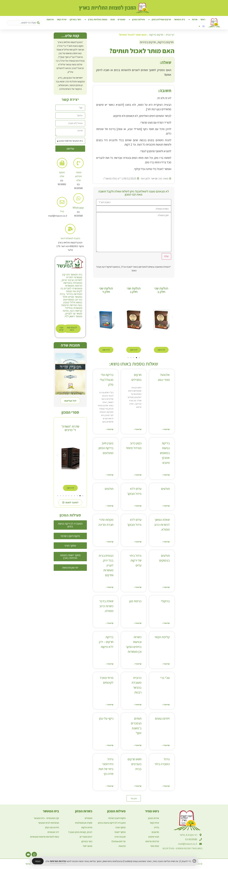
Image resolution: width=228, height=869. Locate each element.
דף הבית (170, 34)
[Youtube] (28, 854)
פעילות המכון (138, 19)
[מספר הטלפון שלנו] (78, 163)
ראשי (202, 19)
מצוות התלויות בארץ (97, 19)
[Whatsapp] (78, 198)
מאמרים (121, 19)
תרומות (50, 19)
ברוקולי (165, 601)
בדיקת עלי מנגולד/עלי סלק (106, 380)
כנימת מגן (135, 601)
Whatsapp (78, 207)
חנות (112, 19)
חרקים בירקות (156, 34)
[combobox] (24, 22)
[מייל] (62, 202)
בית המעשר (179, 19)
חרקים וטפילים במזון (161, 19)
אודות (194, 19)
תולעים (165, 489)
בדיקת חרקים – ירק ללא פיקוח (106, 642)
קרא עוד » (166, 429)
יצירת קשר (62, 19)
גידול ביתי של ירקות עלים (135, 560)
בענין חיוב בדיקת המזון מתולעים (105, 448)
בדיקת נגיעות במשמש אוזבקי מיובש (165, 453)
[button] (95, 317)
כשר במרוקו (75, 19)
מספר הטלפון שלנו (78, 176)
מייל (62, 211)
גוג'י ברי (165, 678)
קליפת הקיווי (162, 637)
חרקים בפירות (148, 42)
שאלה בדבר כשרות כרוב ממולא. (106, 606)
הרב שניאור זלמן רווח (151, 178)
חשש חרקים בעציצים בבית (134, 764)
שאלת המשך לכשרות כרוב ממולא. (162, 524)
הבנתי (37, 861)
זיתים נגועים (162, 718)
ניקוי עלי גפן (106, 718)
